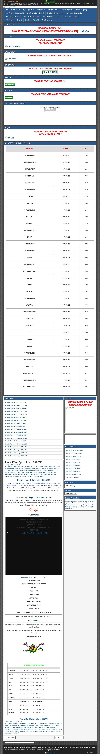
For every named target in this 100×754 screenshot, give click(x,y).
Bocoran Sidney (29, 466)
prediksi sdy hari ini (51, 727)
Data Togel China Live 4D (74, 13)
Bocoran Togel (39, 466)
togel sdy (58, 731)
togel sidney (8, 733)
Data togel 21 (90, 506)
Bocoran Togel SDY (14, 725)
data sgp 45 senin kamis (88, 503)
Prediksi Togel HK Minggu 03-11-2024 (16, 450)
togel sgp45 (68, 506)
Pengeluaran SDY (49, 725)
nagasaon (31, 725)
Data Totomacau (47, 20)
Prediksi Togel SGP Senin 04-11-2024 (16, 444)
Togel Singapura (31, 476)
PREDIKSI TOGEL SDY (49, 474)
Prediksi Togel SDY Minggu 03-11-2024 (16, 456)
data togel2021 (69, 508)
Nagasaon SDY (19, 468)
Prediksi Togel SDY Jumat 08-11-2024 (16, 414)
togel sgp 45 (73, 505)
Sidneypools (29, 731)
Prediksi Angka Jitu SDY (43, 468)
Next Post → (59, 737)
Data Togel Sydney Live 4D (55, 13)
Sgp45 (67, 505)
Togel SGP (23, 476)
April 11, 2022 (16, 464)
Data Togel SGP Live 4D (31, 16)
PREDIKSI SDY (21, 472)
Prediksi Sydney (53, 10)
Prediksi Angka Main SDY (21, 470)
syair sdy (35, 731)
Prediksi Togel (41, 10)
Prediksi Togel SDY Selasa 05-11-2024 (16, 438)
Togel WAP (39, 476)
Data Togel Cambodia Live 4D (15, 13)
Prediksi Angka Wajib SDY (49, 470)
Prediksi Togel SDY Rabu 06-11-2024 (15, 429)
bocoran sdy (52, 723)
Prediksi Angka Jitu (29, 468)
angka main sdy (44, 723)
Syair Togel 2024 (28, 10)
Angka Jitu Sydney (18, 466)
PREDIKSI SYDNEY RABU (25, 474)
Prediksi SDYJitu (22, 729)
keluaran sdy (24, 725)
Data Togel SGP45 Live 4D (50, 16)
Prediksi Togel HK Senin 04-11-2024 (15, 441)
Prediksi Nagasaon (10, 472)
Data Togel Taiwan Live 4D (14, 20)
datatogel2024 (69, 501)
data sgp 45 (80, 505)
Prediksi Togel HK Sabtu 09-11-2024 (15, 402)
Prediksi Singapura (66, 10)
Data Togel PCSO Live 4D (69, 16)
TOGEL (17, 476)
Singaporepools (9, 476)
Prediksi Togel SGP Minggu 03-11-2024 (16, 453)
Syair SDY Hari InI (44, 731)
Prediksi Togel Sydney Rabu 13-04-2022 (23, 462)
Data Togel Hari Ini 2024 (13, 10)
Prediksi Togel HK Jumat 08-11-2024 (15, 408)
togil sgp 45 (76, 506)
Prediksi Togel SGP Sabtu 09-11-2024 (16, 411)
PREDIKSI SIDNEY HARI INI (47, 472)
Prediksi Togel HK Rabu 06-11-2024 (15, 426)
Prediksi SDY (41, 727)
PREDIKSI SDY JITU (32, 472)
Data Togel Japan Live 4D (13, 16)
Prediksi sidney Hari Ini (43, 729)
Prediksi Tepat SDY (56, 729)
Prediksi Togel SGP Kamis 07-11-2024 (16, 420)
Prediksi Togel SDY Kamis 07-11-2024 (16, 423)
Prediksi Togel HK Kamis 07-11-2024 (15, 417)
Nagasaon (11, 468)
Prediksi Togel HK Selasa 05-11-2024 (15, 432)
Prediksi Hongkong (81, 10)
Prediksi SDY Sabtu (11, 729)
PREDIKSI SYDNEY (11, 474)
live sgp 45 (83, 506)
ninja (8, 464)
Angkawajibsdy (89, 505)
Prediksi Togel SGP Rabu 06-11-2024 (15, 435)
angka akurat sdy (13, 723)
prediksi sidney (32, 729)
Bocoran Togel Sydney (49, 466)
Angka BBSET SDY (24, 723)
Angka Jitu (10, 466)
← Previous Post (10, 737)
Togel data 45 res (86, 501)
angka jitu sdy (35, 723)
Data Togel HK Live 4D (32, 20)
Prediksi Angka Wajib (35, 470)
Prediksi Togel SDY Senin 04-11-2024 (16, 447)
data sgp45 (77, 501)
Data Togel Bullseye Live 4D (35, 13)
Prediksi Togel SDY (19, 731)
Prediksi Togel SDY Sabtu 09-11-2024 (16, 405)
